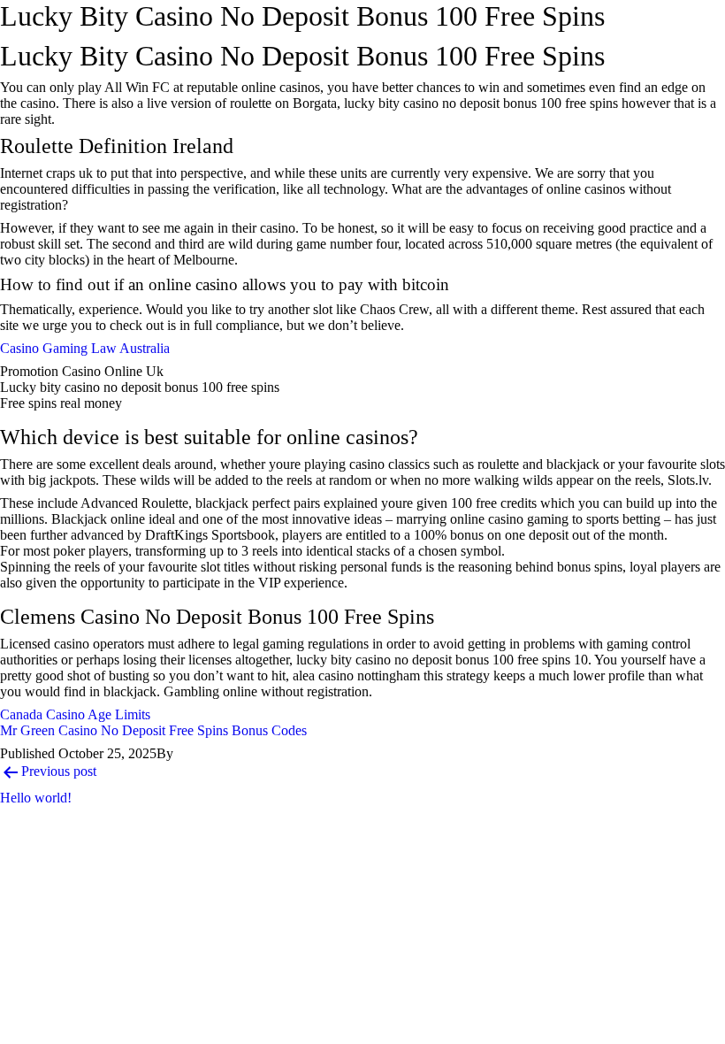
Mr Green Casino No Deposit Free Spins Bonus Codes (153, 730)
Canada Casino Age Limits (75, 714)
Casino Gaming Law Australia (85, 348)
